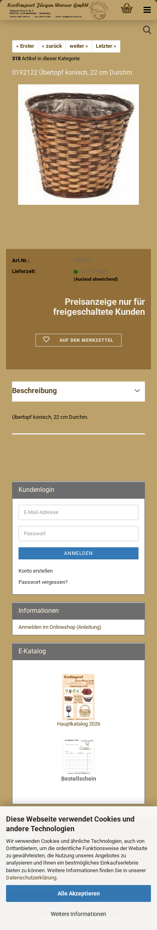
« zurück (52, 46)
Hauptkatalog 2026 (78, 724)
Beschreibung (34, 390)
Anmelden (78, 553)
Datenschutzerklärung (31, 878)
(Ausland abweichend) (96, 279)
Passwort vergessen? (43, 582)
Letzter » (106, 46)
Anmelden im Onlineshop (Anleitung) (60, 627)
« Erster (25, 46)
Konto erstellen (36, 571)
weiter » (79, 46)
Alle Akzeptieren (79, 893)
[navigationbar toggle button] (147, 10)
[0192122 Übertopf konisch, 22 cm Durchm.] (78, 144)
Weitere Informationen (78, 914)
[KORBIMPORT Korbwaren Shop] (57, 10)
